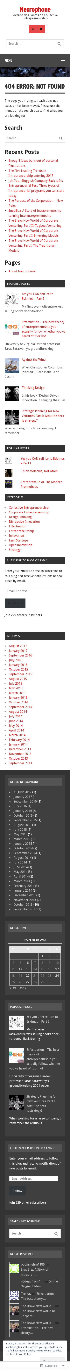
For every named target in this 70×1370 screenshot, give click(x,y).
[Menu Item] (33, 29)
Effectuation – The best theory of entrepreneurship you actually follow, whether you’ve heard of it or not (34, 1059)
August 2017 (18, 646)
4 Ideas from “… (32, 1281)
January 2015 (18, 697)
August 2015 (18, 679)
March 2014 (17, 735)
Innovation (16, 536)
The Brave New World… (37, 1306)
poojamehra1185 (33, 1264)
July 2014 (15, 716)
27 (27, 982)
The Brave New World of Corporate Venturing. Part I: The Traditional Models (33, 245)
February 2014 (19, 740)
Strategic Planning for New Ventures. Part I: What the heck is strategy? (43, 415)
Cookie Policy (23, 1354)
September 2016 (20, 655)
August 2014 (18, 712)
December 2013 (20, 749)
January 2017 (18, 651)
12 (20, 969)
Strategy (15, 550)
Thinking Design (33, 388)
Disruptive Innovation (24, 522)
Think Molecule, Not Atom (39, 471)
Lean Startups (18, 540)
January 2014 (18, 744)
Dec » (22, 988)
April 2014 (16, 730)
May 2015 (16, 688)
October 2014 (18, 702)
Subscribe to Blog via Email (27, 560)
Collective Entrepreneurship (29, 507)
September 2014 (20, 707)
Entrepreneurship (21, 531)
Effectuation (17, 526)
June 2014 (16, 721)
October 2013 (18, 758)
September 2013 (20, 763)
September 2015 (20, 674)
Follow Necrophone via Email (32, 1148)
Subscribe (15, 603)
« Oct (12, 988)
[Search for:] (35, 43)
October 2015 (18, 669)
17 (57, 969)
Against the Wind (34, 359)
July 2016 (15, 660)
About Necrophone (22, 271)
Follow (17, 1191)
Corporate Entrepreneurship (29, 512)
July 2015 (15, 683)
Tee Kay (26, 1294)
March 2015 (17, 693)
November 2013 (20, 754)
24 (57, 976)
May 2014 (16, 726)
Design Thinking (20, 517)
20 (27, 976)
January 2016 (18, 665)
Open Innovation (20, 545)
